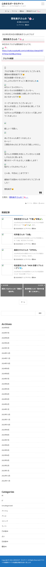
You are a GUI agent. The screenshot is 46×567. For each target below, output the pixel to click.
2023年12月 (6, 414)
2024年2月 (5, 404)
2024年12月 (6, 353)
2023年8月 (5, 435)
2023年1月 (5, 471)
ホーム (23, 302)
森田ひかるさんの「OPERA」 (26, 250)
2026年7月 (5, 333)
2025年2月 (5, 343)
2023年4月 (5, 455)
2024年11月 (6, 358)
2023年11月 (6, 419)
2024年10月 (6, 363)
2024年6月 (5, 384)
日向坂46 (5, 541)
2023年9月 (5, 430)
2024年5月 (5, 389)
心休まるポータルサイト (13, 3)
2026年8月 (5, 328)
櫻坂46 (4, 546)
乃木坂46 (5, 531)
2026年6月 (5, 338)
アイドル (5, 511)
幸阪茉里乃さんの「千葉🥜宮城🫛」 (28, 219)
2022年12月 (6, 476)
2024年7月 (5, 379)
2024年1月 (5, 409)
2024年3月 (5, 399)
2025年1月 (5, 348)
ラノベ (4, 526)
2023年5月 (5, 450)
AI (2, 495)
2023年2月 (5, 465)
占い (3, 536)
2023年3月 (5, 460)
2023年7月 (5, 440)
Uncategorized (7, 506)
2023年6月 (5, 445)
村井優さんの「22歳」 (23, 234)
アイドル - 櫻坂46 (24, 25)
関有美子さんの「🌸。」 (18, 197)
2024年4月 (5, 394)
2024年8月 (5, 374)
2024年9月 (5, 368)
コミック (5, 521)
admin (42, 203)
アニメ (4, 516)
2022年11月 (6, 481)
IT (2, 500)
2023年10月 (6, 425)
